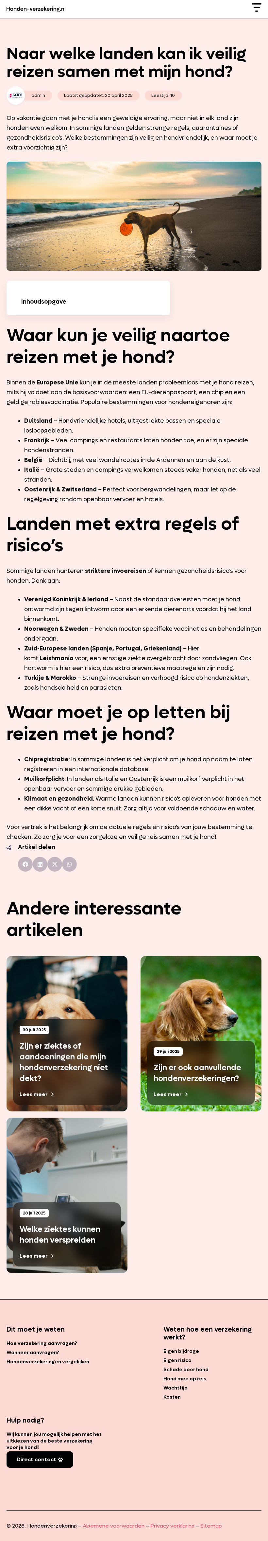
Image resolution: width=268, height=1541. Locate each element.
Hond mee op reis (184, 1378)
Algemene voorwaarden (113, 1525)
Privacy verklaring (172, 1525)
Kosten (172, 1397)
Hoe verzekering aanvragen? (42, 1343)
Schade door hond (186, 1369)
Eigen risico (177, 1360)
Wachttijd (175, 1388)
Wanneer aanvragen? (33, 1352)
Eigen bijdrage (181, 1351)
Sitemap (211, 1525)
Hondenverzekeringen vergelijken (48, 1361)
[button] (25, 864)
